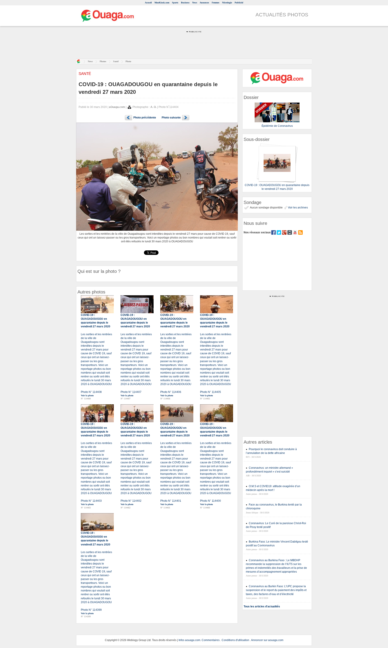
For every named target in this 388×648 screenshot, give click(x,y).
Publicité (239, 2)
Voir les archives (297, 207)
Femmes (215, 2)
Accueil (148, 2)
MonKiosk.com (161, 2)
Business (185, 2)
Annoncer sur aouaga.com (267, 640)
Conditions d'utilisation (235, 640)
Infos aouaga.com (189, 640)
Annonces (204, 2)
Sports (175, 2)
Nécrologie (227, 2)
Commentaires (211, 640)
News (194, 2)
